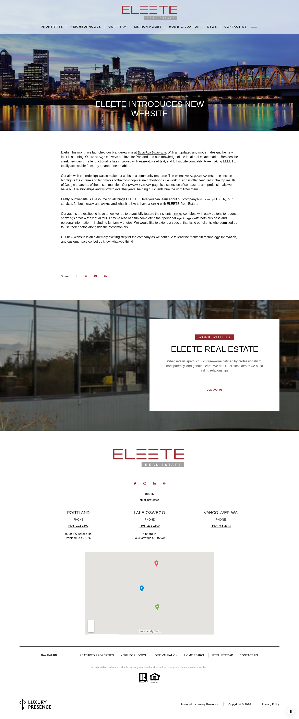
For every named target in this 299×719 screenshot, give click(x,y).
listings (177, 213)
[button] (214, 390)
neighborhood (198, 176)
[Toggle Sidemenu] (254, 27)
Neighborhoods (85, 26)
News (212, 26)
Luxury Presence (207, 704)
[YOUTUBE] (164, 483)
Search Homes (148, 26)
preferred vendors (139, 184)
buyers (89, 203)
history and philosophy (211, 199)
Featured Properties (97, 655)
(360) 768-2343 (221, 525)
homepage (98, 157)
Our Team (117, 26)
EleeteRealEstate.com (151, 152)
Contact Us (235, 26)
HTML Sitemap (222, 655)
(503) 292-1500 (78, 525)
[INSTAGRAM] (145, 483)
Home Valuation (184, 26)
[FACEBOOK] (135, 483)
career (155, 203)
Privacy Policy (270, 704)
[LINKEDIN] (154, 483)
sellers (105, 203)
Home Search (194, 655)
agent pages (185, 218)
